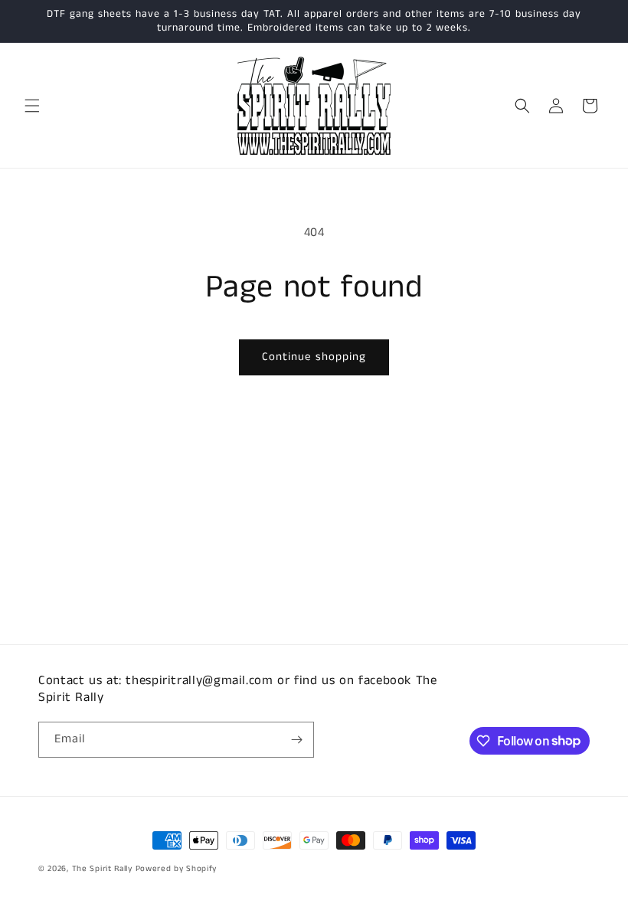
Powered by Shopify (177, 869)
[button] (32, 106)
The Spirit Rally (102, 869)
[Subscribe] (296, 740)
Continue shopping (314, 357)
